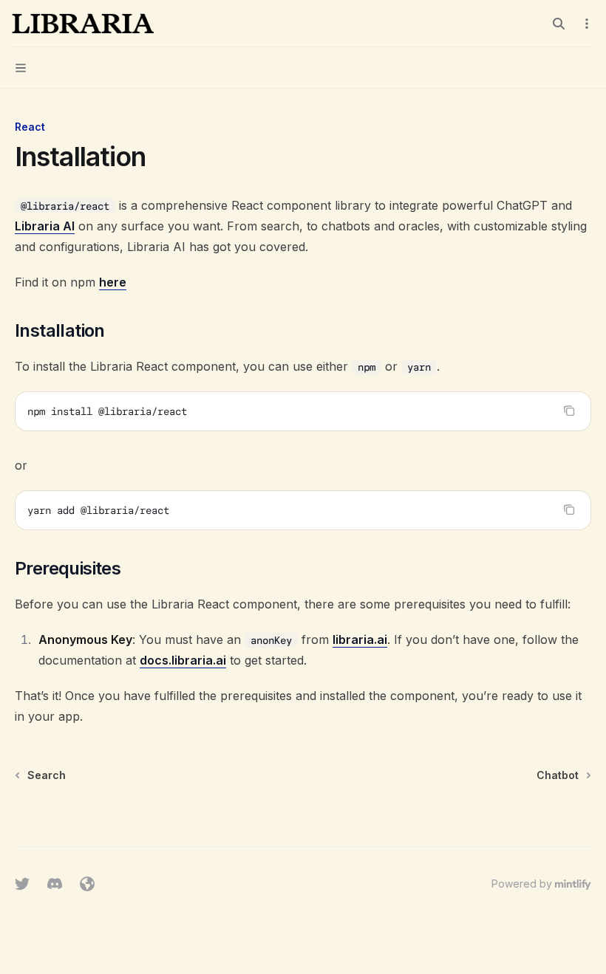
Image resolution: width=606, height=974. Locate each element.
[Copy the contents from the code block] (569, 410)
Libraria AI (45, 226)
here (112, 282)
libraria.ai (360, 639)
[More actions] (586, 23)
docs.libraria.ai (183, 660)
